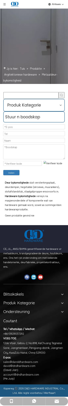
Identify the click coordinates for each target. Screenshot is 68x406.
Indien (11, 172)
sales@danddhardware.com (20, 361)
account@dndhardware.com (21, 374)
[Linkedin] (33, 277)
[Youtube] (40, 277)
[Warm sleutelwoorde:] (62, 95)
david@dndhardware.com (19, 365)
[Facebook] (27, 277)
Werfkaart (49, 393)
